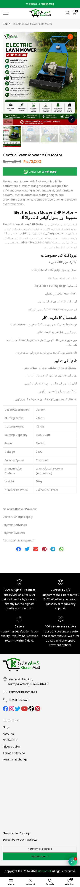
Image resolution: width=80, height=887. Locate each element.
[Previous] (8, 78)
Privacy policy (11, 746)
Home (6, 24)
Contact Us (10, 740)
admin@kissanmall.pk (23, 692)
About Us (8, 733)
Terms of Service (14, 753)
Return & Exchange (15, 759)
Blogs (6, 727)
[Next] (72, 78)
